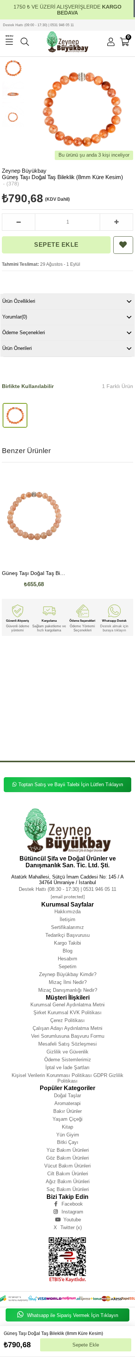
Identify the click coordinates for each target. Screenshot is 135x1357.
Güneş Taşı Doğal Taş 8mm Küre (76, 674)
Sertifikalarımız (67, 927)
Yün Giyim (67, 1135)
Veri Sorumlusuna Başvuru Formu (67, 1036)
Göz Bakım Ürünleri (67, 1158)
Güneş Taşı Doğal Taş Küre (95, 679)
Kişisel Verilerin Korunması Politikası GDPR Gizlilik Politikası (67, 1078)
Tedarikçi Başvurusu (67, 935)
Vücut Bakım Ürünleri (67, 1166)
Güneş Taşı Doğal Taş (75, 652)
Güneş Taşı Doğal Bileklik (93, 685)
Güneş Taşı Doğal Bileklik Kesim (61, 702)
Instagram (72, 1212)
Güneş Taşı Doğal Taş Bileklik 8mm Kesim (86, 663)
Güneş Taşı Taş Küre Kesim (82, 741)
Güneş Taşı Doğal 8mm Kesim (104, 708)
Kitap (67, 1127)
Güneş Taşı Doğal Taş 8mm (32, 674)
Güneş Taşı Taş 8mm (15, 736)
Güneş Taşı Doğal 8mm (102, 702)
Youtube (72, 1219)
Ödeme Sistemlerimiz (67, 1059)
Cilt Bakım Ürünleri (67, 1173)
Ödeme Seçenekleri (23, 332)
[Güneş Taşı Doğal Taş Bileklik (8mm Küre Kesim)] (15, 415)
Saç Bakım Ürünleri (67, 1189)
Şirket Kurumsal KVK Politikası (67, 1012)
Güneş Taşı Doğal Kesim (95, 713)
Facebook (72, 1204)
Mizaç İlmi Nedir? (68, 982)
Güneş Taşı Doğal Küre (16, 713)
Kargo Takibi (67, 943)
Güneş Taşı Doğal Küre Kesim (55, 713)
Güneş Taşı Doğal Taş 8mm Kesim (51, 679)
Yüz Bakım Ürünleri (67, 1150)
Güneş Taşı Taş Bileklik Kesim (103, 730)
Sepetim (67, 966)
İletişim (67, 919)
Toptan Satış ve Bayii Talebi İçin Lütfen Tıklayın (70, 784)
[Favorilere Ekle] (123, 245)
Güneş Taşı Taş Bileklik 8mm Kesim (93, 724)
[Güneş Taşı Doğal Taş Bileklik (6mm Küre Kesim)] (34, 517)
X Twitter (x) (68, 1227)
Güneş (6, 652)
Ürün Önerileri (17, 348)
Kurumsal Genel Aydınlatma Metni (67, 1004)
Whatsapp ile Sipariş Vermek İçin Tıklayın (72, 1315)
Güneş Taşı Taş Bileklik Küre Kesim (57, 730)
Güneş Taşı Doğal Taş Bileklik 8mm (39, 657)
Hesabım (67, 958)
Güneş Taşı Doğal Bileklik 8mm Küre (55, 691)
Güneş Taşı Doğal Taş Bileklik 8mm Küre (92, 657)
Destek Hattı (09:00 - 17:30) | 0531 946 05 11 (38, 25)
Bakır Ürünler (67, 1111)
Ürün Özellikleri (18, 301)
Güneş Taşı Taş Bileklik (26, 719)
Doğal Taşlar (67, 1095)
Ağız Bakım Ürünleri (68, 1181)
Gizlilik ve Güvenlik (67, 1052)
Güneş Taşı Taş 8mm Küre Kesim (93, 736)
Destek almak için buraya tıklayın (114, 628)
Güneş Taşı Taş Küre (47, 741)
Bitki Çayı (67, 1142)
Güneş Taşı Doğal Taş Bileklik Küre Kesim (63, 669)
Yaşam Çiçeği (67, 1119)
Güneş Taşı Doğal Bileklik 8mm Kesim (39, 696)
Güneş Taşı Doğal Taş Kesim (53, 685)
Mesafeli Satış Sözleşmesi (67, 1044)
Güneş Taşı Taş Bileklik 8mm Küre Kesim (39, 724)
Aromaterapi (67, 1103)
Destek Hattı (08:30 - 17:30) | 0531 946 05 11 (67, 889)
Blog (67, 951)
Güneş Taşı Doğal (45, 652)
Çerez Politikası (67, 1020)
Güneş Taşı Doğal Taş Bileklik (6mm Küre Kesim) (34, 573)
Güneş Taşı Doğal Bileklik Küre (88, 696)
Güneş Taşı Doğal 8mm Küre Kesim (57, 708)
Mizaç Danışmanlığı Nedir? (67, 990)
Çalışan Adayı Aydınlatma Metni (67, 1028)
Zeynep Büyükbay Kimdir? (67, 974)
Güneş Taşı (22, 652)
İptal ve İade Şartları (67, 1067)
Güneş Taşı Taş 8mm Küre (51, 736)
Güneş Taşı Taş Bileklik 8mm (64, 719)
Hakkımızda (67, 911)
